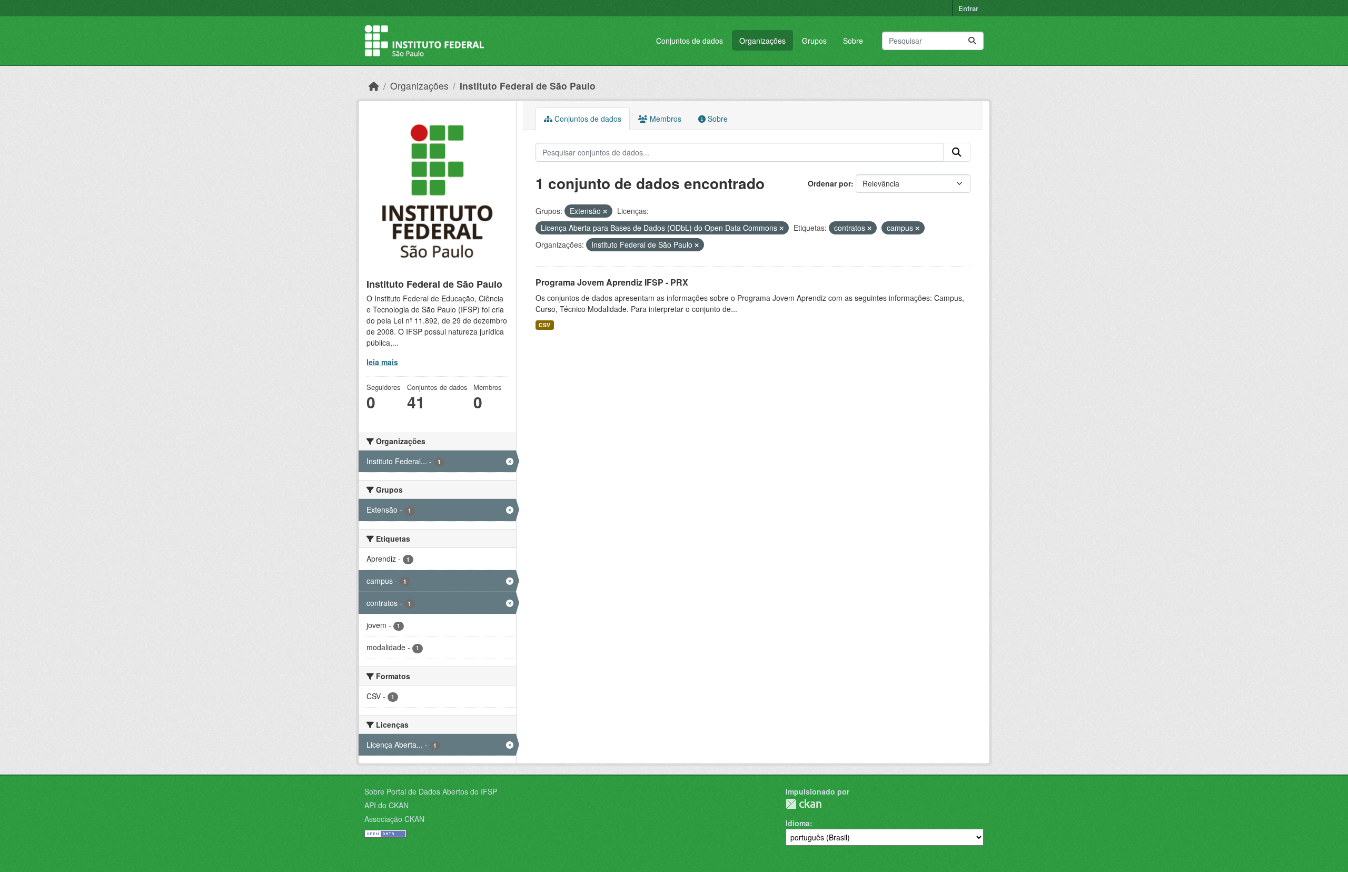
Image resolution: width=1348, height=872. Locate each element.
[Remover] (605, 211)
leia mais (382, 362)
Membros (664, 118)
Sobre (853, 40)
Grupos (814, 40)
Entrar (968, 8)
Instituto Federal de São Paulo (528, 85)
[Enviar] (972, 41)
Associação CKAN (394, 819)
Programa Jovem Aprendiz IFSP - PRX (612, 282)
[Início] (374, 85)
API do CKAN (386, 805)
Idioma (798, 823)
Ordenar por (829, 183)
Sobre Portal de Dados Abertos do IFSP (430, 791)
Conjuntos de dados (689, 40)
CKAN (803, 803)
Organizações (762, 40)
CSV (544, 325)
